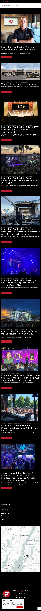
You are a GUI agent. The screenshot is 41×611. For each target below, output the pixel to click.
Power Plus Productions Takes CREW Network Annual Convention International (20, 129)
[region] (13, 604)
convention (11, 521)
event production (35, 521)
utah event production (28, 523)
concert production (5, 521)
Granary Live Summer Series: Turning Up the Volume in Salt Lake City (20, 332)
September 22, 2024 (5, 176)
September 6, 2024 (4, 278)
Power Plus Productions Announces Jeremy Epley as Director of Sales (19, 48)
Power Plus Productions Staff (28, 45)
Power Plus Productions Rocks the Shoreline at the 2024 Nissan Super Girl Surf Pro (19, 180)
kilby (8, 523)
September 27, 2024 (5, 125)
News (19, 45)
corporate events (23, 521)
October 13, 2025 (4, 82)
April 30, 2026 (4, 45)
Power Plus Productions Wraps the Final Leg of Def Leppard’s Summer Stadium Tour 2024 (18, 282)
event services (4, 523)
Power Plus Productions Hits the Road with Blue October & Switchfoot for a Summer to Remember (20, 231)
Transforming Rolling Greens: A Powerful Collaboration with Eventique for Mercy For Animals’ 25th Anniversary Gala (18, 477)
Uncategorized (4, 509)
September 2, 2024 (4, 329)
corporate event (17, 521)
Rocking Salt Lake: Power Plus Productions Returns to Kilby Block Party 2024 (19, 428)
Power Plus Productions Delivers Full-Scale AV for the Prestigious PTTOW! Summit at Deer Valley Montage (20, 377)
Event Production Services (12, 45)
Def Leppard (29, 521)
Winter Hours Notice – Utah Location (20, 84)
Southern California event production (16, 523)
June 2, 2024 (3, 373)
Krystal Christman (24, 82)
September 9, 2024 (4, 227)
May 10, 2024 (3, 423)
